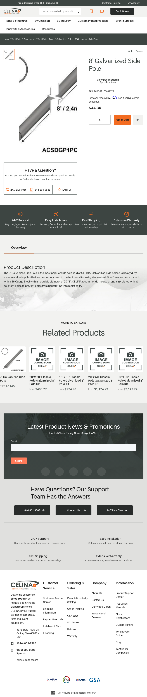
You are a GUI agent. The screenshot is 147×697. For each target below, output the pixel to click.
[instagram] (59, 471)
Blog (118, 642)
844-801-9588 (92, 11)
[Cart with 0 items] (141, 11)
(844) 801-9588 (26, 643)
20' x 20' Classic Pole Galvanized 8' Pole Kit (42, 380)
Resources (48, 28)
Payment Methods (53, 619)
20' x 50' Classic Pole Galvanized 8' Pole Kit (100, 380)
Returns (71, 629)
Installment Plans (52, 626)
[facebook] (45, 471)
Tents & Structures (16, 20)
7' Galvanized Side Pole (12, 378)
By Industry (64, 20)
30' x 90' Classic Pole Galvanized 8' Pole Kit (130, 380)
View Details (13, 363)
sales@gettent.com (27, 659)
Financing (48, 632)
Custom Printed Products (93, 20)
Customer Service (111, 2)
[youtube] (73, 471)
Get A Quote (122, 11)
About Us (97, 593)
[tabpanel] (48, 103)
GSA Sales (72, 615)
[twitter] (101, 471)
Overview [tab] (19, 247)
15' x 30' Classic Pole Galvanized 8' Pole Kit (71, 380)
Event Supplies (124, 20)
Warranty (72, 636)
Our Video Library (101, 606)
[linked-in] (87, 471)
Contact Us (73, 510)
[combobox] (60, 11)
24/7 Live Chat (102, 11)
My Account (133, 2)
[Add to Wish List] (138, 120)
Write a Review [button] (135, 51)
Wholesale (73, 622)
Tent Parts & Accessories (20, 28)
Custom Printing (125, 624)
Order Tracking (75, 608)
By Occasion (42, 20)
